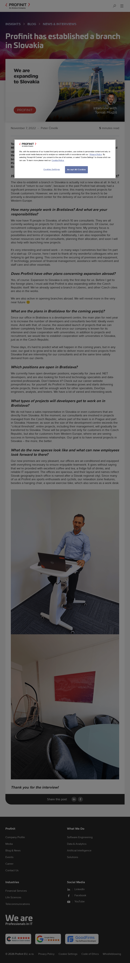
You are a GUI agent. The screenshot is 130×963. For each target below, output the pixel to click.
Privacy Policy (96, 154)
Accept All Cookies (76, 170)
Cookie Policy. (58, 160)
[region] (65, 158)
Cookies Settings (52, 169)
